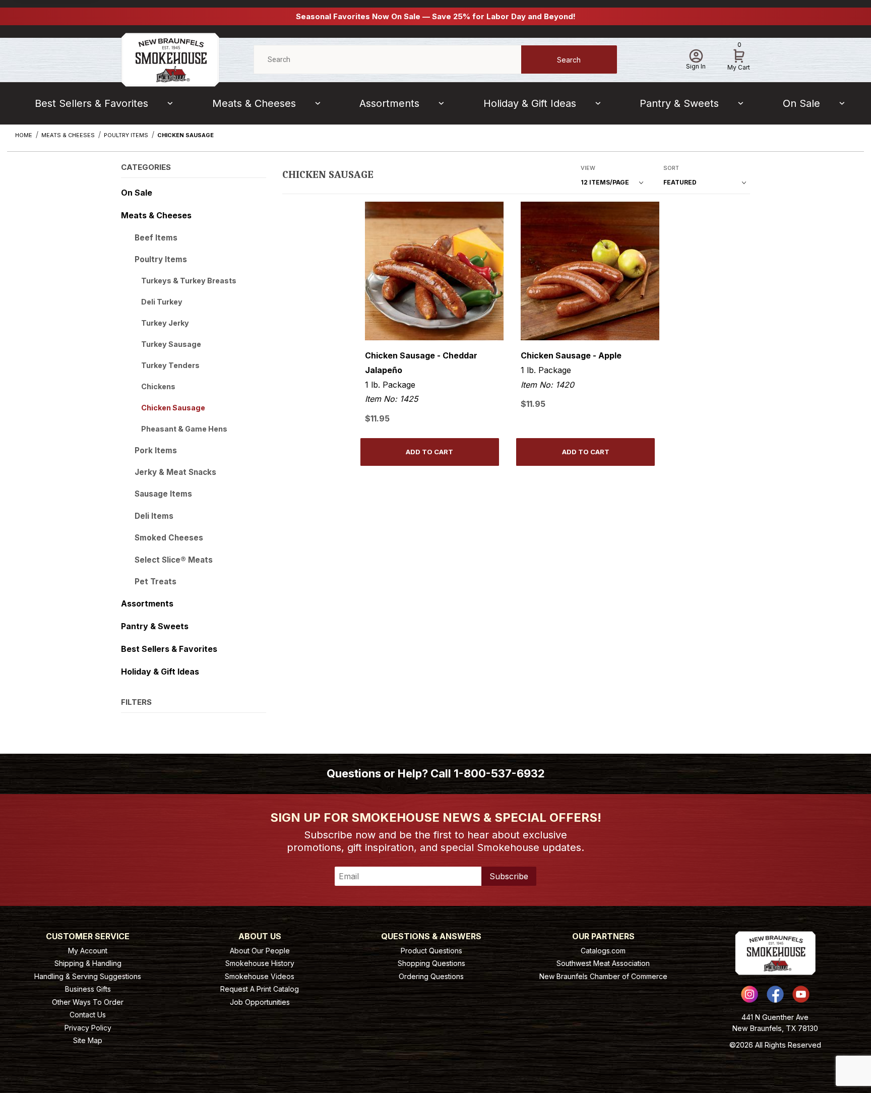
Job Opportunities (260, 1002)
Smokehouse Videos (259, 976)
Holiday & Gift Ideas (529, 103)
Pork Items (156, 450)
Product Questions (431, 950)
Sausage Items (163, 494)
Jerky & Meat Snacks (175, 472)
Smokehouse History (259, 963)
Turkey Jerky (165, 323)
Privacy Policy (88, 1027)
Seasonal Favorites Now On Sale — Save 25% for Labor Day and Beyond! (436, 16)
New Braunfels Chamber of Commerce (603, 976)
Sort (671, 167)
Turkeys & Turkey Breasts (188, 280)
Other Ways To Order (87, 1002)
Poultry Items (161, 259)
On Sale (801, 103)
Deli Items (154, 516)
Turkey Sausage (171, 344)
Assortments (389, 103)
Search (569, 59)
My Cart (738, 58)
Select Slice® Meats (174, 560)
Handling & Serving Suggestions (87, 976)
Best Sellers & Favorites (91, 103)
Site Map (87, 1040)
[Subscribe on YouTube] (801, 994)
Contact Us (88, 1014)
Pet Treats (155, 581)
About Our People (260, 950)
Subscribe (508, 876)
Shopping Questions (431, 963)
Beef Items (156, 237)
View (588, 167)
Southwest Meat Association (603, 963)
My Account (87, 950)
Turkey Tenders (170, 365)
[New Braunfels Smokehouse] (170, 58)
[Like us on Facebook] (775, 994)
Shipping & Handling (87, 963)
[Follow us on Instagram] (749, 994)
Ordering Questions (431, 976)
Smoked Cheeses (169, 537)
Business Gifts (88, 989)
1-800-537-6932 (499, 773)
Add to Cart (429, 452)
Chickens (158, 386)
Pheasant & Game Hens (184, 428)
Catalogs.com (603, 950)
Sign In (696, 66)
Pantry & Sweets (679, 103)
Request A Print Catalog (259, 989)
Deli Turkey (161, 301)
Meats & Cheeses (254, 103)
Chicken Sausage (173, 407)
